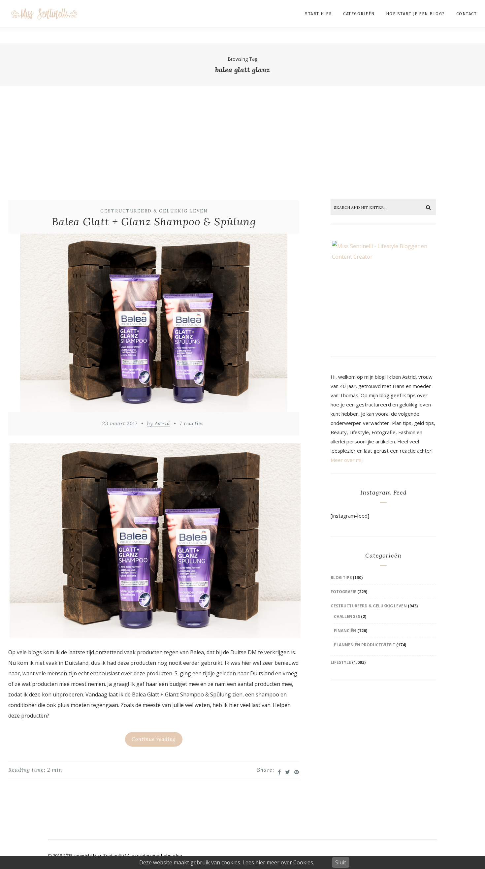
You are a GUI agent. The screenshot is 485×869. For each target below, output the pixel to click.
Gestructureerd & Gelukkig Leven (154, 211)
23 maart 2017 (120, 423)
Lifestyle (341, 662)
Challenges (347, 616)
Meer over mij (347, 460)
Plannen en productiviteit (364, 645)
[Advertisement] (242, 136)
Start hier (318, 13)
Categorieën (359, 13)
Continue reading (154, 739)
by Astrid (158, 423)
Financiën (345, 630)
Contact (466, 13)
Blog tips (341, 577)
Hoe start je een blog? (415, 13)
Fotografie (343, 592)
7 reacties (191, 423)
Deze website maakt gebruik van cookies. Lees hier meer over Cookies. (226, 862)
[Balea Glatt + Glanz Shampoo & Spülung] (153, 324)
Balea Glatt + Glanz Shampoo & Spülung (154, 221)
